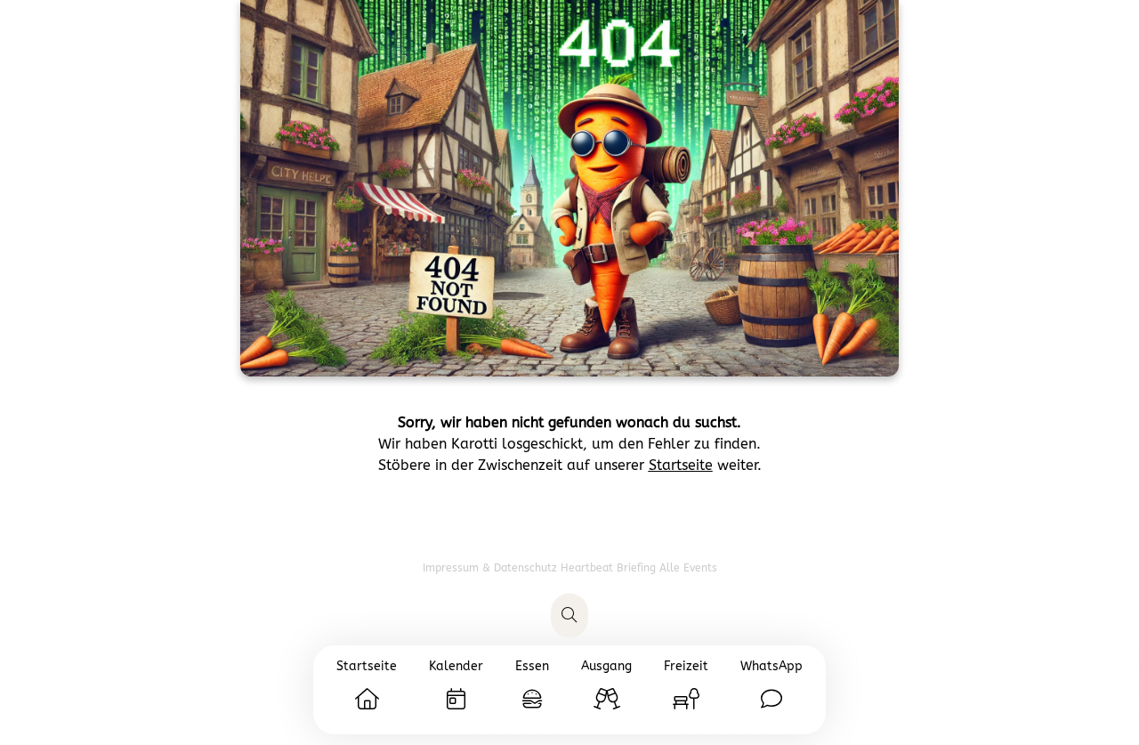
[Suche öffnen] (569, 616)
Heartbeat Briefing (610, 568)
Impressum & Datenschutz (492, 568)
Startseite (681, 465)
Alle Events (688, 568)
